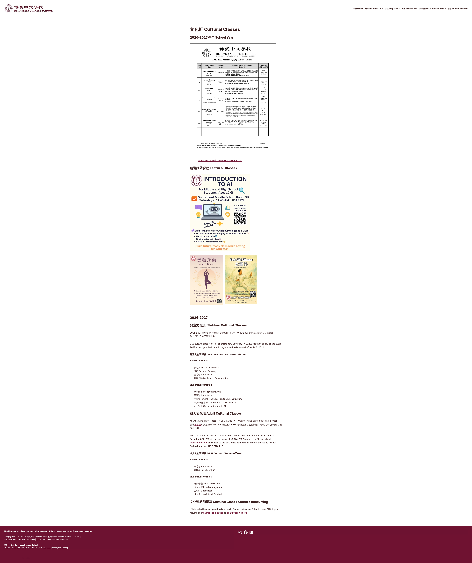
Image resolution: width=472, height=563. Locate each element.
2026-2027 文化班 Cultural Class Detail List (220, 160)
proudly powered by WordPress (39, 558)
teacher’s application (212, 513)
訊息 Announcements (458, 8)
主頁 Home (358, 8)
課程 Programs (391, 8)
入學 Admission (409, 8)
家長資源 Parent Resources (431, 8)
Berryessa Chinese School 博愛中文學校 (16, 558)
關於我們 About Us (373, 8)
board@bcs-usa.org (237, 513)
